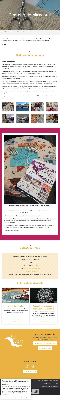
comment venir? (45, 348)
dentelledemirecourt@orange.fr (32, 268)
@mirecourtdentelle (33, 271)
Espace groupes (54, 380)
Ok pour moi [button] (23, 397)
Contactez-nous (30, 371)
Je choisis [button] (8, 397)
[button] (8, 106)
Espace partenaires (43, 380)
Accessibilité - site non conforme (49, 386)
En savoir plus (5, 394)
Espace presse (47, 383)
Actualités (55, 383)
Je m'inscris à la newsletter (45, 343)
